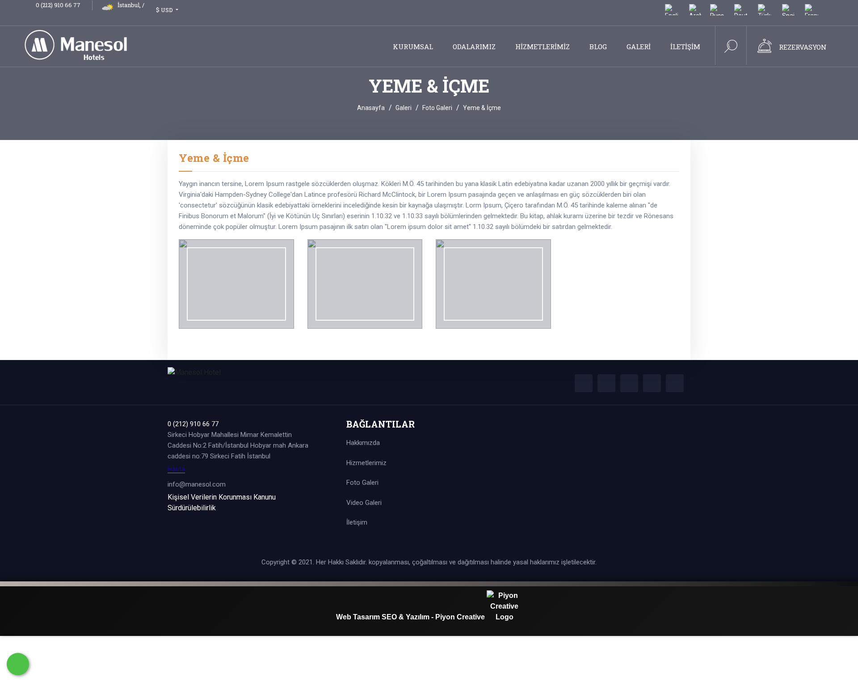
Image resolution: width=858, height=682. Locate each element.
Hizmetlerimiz (366, 463)
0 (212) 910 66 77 (58, 5)
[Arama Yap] (730, 48)
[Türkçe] (764, 12)
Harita (176, 469)
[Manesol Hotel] (86, 44)
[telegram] (606, 383)
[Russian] (716, 12)
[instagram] (629, 383)
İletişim (356, 522)
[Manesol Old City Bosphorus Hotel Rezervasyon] (764, 48)
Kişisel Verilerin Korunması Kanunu (222, 497)
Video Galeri (364, 503)
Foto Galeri (437, 107)
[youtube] (675, 383)
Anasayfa (371, 107)
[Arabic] (695, 12)
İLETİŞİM (685, 46)
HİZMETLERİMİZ (542, 46)
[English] (671, 12)
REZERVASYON (803, 46)
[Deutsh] (740, 12)
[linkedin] (652, 383)
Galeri (403, 107)
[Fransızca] (811, 12)
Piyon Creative (461, 617)
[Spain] (788, 12)
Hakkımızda (363, 443)
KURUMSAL (413, 46)
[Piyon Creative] (504, 617)
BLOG (598, 46)
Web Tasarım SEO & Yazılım (383, 617)
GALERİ (639, 46)
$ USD (165, 9)
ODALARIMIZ (474, 46)
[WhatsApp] (18, 664)
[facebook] (584, 383)
